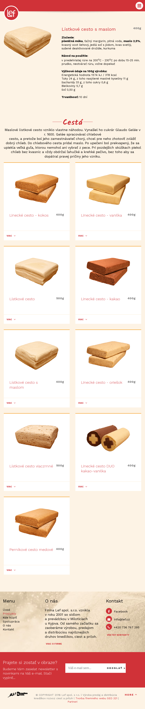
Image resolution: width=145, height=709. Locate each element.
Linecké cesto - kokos (29, 215)
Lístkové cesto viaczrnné (31, 466)
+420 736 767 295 (126, 627)
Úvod (6, 610)
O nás (7, 625)
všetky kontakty (118, 635)
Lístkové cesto (22, 299)
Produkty (9, 613)
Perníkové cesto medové (31, 549)
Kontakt (8, 629)
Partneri (72, 701)
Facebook (121, 611)
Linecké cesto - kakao (100, 299)
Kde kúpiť (10, 617)
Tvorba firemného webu (91, 698)
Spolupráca (11, 621)
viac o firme (54, 643)
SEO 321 (112, 698)
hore (129, 694)
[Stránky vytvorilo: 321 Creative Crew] (18, 694)
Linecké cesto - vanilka (101, 215)
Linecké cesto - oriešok (101, 382)
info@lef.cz (122, 619)
